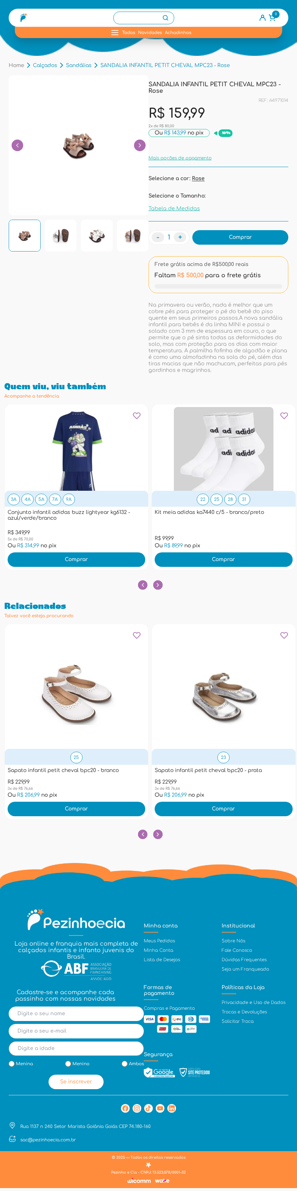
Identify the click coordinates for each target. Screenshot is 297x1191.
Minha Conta (158, 950)
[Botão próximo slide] (157, 585)
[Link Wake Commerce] (162, 1181)
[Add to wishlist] (136, 418)
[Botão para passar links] (140, 145)
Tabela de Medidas (174, 208)
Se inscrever (76, 1081)
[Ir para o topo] (284, 1125)
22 (202, 499)
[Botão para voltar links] (17, 145)
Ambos (136, 1063)
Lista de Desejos (162, 959)
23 (223, 757)
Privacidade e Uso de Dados (253, 1002)
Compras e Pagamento (169, 1008)
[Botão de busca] (165, 18)
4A (27, 499)
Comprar (76, 559)
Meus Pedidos (159, 940)
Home (16, 65)
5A (41, 499)
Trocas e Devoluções (244, 1011)
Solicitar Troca (238, 1021)
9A (68, 499)
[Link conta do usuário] (262, 17)
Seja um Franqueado (245, 969)
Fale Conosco (237, 950)
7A (55, 499)
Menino (80, 1063)
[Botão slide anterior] (142, 585)
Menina (24, 1063)
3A (13, 499)
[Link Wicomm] (139, 1180)
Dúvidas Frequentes (244, 959)
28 (230, 499)
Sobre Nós (233, 940)
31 (244, 499)
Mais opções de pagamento (180, 158)
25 (216, 499)
